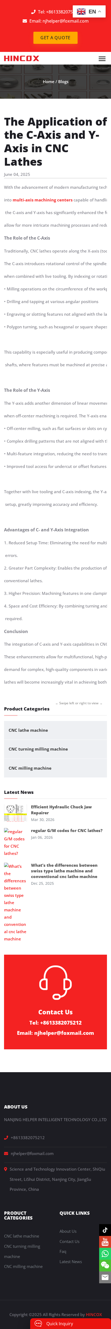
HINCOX (94, 1314)
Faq (63, 1251)
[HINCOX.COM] (21, 58)
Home (48, 81)
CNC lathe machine (28, 730)
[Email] (105, 1277)
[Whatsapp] (105, 1254)
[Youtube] (105, 1242)
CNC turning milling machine (38, 749)
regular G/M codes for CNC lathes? (67, 830)
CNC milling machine (30, 768)
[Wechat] (105, 1265)
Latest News (71, 1261)
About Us (68, 1231)
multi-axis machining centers (42, 199)
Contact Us (69, 1241)
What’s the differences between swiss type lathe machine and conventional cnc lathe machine (64, 870)
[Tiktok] (105, 1230)
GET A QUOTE (55, 38)
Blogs (63, 81)
